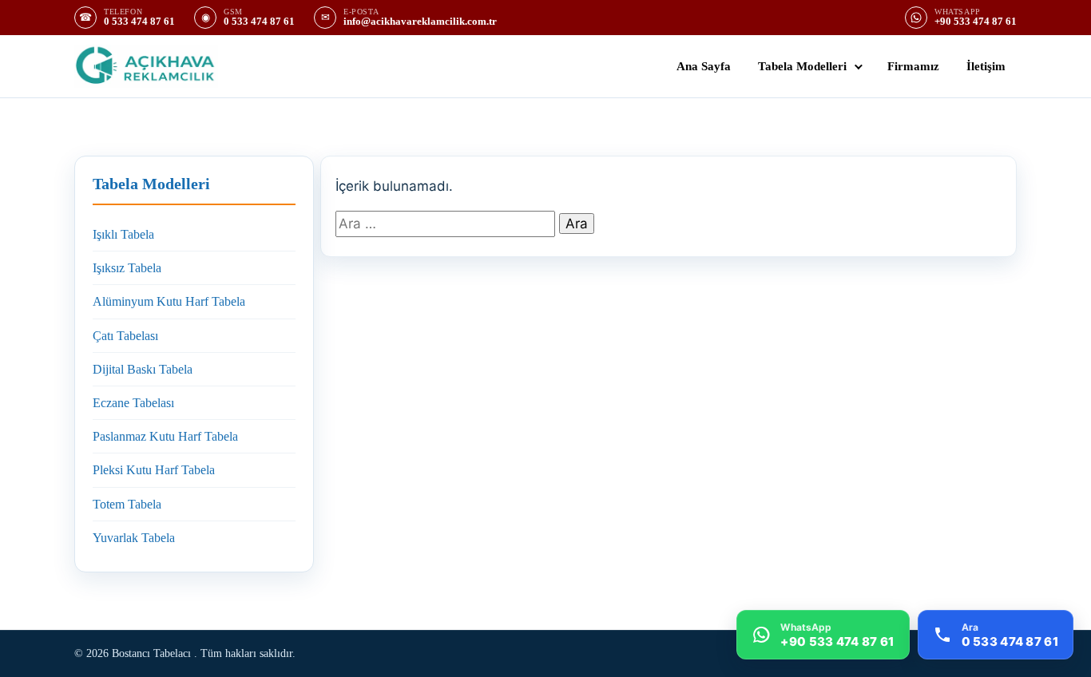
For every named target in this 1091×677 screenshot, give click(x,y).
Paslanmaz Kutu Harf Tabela (165, 436)
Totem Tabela (127, 504)
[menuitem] (703, 66)
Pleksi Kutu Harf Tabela (154, 470)
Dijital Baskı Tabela (142, 369)
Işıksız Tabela (127, 268)
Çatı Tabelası (125, 335)
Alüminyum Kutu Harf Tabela (169, 301)
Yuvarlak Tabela (134, 537)
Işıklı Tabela (123, 234)
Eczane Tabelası (133, 403)
